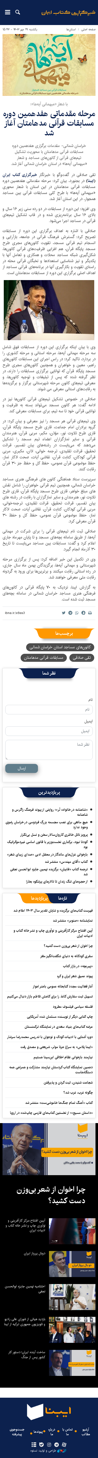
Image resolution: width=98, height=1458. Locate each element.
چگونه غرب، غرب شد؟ (78, 1092)
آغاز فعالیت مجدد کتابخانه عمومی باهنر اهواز (63, 986)
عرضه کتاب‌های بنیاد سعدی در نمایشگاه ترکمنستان (59, 1026)
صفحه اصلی (88, 29)
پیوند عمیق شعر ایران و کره (75, 976)
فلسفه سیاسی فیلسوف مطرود (73, 1006)
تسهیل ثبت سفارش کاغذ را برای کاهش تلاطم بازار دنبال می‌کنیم (50, 996)
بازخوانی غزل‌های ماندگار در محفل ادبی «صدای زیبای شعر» (47, 854)
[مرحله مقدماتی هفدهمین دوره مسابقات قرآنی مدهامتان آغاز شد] (49, 65)
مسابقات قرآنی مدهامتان (43, 657)
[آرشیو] (34, 1445)
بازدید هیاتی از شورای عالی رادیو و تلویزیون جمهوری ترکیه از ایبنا (24, 1321)
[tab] (62, 898)
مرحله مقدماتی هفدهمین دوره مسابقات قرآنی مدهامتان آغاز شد (49, 123)
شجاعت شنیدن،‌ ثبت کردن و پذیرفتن (68, 1082)
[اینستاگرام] (49, 1445)
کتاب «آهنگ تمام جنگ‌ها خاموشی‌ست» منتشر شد (59, 1103)
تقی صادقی (82, 657)
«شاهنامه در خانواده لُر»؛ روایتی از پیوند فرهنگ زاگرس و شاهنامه (50, 812)
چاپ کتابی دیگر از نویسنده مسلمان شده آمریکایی (60, 1016)
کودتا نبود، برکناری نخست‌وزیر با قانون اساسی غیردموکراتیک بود (47, 844)
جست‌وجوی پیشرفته (17, 1432)
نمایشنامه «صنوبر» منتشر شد (73, 920)
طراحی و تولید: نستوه (43, 1450)
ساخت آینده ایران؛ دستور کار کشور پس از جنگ (26, 1354)
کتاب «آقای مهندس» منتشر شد (66, 862)
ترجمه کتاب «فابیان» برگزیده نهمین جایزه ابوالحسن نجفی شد (49, 872)
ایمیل (88, 721)
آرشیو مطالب (86, 1432)
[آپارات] (64, 1445)
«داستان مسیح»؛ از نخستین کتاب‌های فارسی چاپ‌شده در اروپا (51, 1113)
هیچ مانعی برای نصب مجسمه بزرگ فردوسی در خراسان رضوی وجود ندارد (47, 824)
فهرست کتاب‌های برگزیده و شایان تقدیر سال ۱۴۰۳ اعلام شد (53, 910)
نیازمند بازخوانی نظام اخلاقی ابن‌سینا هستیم (63, 1057)
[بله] (41, 1445)
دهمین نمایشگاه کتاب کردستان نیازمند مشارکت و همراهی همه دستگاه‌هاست (51, 1070)
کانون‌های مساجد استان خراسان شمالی (60, 647)
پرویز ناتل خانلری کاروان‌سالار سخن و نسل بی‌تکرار (54, 835)
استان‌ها (71, 29)
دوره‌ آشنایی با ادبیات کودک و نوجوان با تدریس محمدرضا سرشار (50, 1037)
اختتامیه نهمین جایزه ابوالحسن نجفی (25, 1289)
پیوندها (38, 1431)
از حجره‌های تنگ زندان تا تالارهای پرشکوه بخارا (57, 881)
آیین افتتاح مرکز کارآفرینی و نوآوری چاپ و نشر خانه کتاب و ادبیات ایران (53, 933)
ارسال (22, 768)
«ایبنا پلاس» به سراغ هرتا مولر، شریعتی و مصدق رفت (57, 1047)
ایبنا (68, 16)
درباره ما (51, 1432)
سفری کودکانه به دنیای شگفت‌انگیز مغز (66, 956)
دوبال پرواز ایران (34, 1253)
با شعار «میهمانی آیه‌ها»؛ (49, 104)
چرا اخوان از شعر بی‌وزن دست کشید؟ (68, 946)
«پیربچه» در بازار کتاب (78, 966)
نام (90, 700)
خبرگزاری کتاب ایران (20, 174)
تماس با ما (67, 1432)
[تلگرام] (57, 1445)
